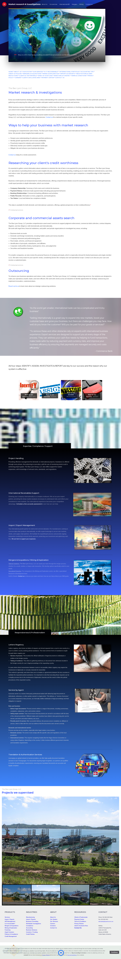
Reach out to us (14, 286)
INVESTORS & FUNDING (62, 75)
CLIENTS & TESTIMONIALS (28, 75)
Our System (53, 919)
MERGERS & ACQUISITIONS (32, 73)
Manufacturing (30, 917)
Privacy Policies (79, 923)
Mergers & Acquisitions (11, 925)
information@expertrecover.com (106, 921)
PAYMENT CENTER (47, 77)
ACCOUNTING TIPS (87, 71)
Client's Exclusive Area (81, 925)
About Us (44, 4)
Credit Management (11, 936)
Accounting (29, 928)
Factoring (7, 930)
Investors (53, 925)
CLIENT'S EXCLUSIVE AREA (31, 77)
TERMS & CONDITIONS (78, 75)
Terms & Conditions (80, 921)
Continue (114, 952)
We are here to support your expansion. (24, 539)
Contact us (49, 117)
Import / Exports (9, 919)
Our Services (54, 921)
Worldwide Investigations (33, 923)
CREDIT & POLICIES (15, 73)
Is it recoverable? (10, 923)
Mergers (74, 4)
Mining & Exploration (11, 928)
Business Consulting (32, 921)
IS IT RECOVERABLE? (51, 71)
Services (7, 917)
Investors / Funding (32, 932)
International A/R (64, 4)
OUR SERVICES (38, 71)
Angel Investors (9, 932)
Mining (81, 4)
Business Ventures (31, 930)
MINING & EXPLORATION (50, 73)
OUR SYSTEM (27, 71)
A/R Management (10, 921)
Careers (52, 923)
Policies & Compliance (11, 934)
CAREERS (18, 77)
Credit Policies (30, 934)
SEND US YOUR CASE (45, 75)
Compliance (29, 925)
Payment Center (79, 919)
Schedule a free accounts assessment (29, 504)
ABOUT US (17, 71)
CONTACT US (59, 77)
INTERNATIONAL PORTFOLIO (70, 71)
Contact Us (89, 4)
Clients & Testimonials (80, 917)
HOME (11, 71)
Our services (53, 4)
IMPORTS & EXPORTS (67, 73)
